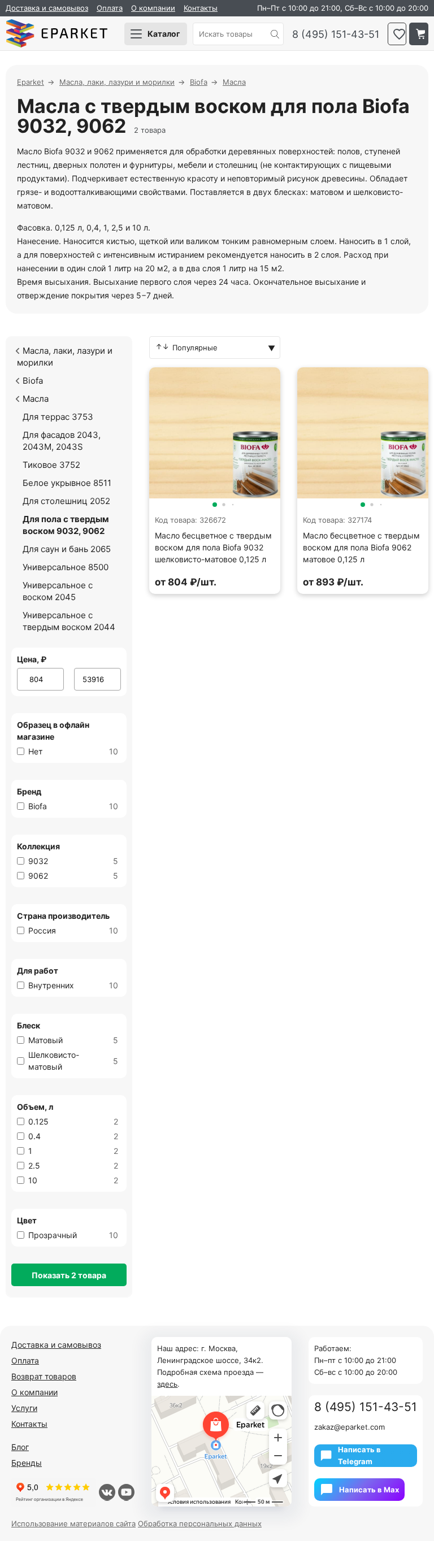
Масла (36, 398)
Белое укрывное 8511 (67, 483)
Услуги (24, 1408)
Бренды (26, 1463)
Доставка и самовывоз (47, 7)
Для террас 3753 (58, 416)
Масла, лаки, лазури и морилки (64, 356)
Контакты (201, 7)
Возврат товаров (43, 1376)
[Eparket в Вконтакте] (107, 1492)
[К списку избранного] (397, 34)
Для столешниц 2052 (66, 501)
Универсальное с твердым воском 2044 (69, 621)
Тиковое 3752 (51, 464)
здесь (167, 1383)
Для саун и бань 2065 (67, 549)
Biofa (33, 380)
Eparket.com (56, 34)
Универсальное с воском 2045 (58, 591)
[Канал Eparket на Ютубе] (126, 1492)
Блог (20, 1447)
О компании (153, 7)
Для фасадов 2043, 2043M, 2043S (62, 440)
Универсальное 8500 (65, 567)
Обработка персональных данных (200, 1523)
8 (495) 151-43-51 (335, 34)
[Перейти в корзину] (418, 34)
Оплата (110, 7)
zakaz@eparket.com (349, 1426)
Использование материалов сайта (73, 1523)
